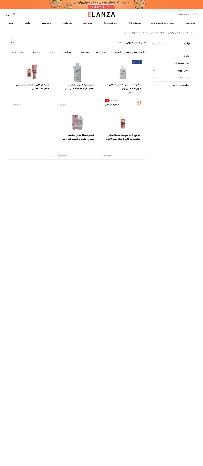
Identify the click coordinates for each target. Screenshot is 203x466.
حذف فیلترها (157, 43)
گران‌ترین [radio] (117, 52)
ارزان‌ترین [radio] (50, 52)
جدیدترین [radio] (35, 52)
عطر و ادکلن (67, 23)
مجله (11, 23)
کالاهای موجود (183, 70)
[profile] (7, 14)
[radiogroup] (66, 52)
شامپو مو (144, 33)
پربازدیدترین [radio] (101, 52)
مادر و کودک (87, 23)
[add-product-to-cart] (138, 102)
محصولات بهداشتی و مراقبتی (162, 23)
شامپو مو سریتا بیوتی (130, 33)
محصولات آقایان (134, 23)
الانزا (192, 33)
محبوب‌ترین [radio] (84, 52)
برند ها (186, 55)
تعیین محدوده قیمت (180, 63)
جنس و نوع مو (183, 77)
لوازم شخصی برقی (110, 23)
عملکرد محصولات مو (181, 85)
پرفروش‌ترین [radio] (67, 52)
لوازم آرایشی (190, 23)
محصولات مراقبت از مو (157, 33)
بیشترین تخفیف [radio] (17, 52)
